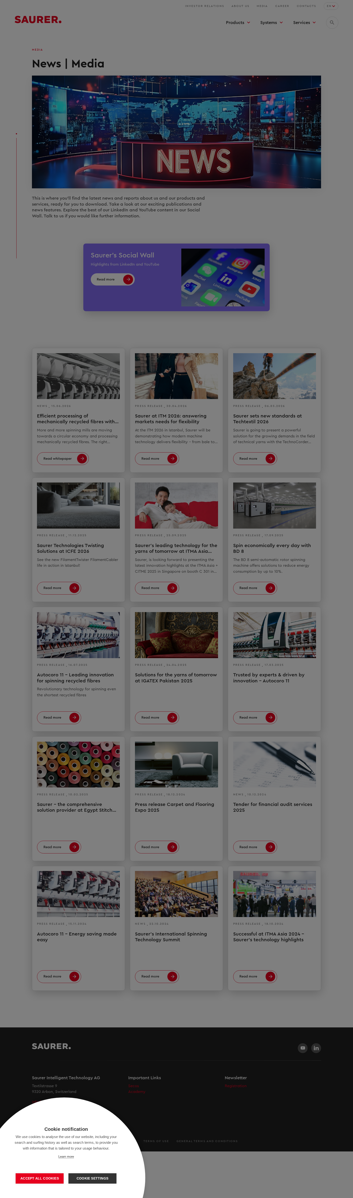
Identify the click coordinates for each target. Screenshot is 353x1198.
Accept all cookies (39, 1178)
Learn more (66, 1156)
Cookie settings (92, 1178)
